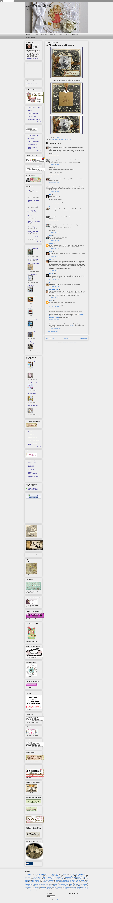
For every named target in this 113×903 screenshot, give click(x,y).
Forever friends (31, 888)
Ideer (67, 34)
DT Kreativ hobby (54, 139)
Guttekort (84, 877)
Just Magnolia (35, 880)
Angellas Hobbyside (38, 6)
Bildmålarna (28, 877)
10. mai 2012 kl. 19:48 (54, 191)
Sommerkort (67, 877)
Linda (50, 194)
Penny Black (73, 884)
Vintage (48, 876)
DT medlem (44, 34)
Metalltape (54, 888)
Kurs (71, 885)
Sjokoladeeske (84, 883)
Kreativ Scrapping (33, 206)
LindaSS (51, 273)
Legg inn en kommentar (53, 331)
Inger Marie (31, 285)
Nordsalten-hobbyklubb (63, 884)
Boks (52, 881)
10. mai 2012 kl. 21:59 (54, 232)
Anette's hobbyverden (34, 440)
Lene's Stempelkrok (33, 331)
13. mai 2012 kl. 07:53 (54, 297)
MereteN (51, 223)
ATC (42, 880)
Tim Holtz (69, 139)
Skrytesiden (75, 34)
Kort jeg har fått (47, 883)
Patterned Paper (32, 361)
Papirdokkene (57, 876)
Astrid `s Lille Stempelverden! (32, 461)
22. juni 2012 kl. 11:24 (54, 319)
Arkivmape (73, 887)
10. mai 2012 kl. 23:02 (54, 256)
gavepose (33, 884)
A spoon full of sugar (38, 885)
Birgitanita (51, 177)
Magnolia (28, 874)
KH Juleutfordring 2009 (37, 883)
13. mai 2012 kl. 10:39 (54, 306)
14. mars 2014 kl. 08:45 (54, 328)
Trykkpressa (27, 884)
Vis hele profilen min (32, 58)
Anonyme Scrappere (66, 887)
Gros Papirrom (32, 116)
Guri (50, 206)
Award (50, 877)
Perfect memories (32, 144)
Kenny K (77, 883)
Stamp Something (78, 888)
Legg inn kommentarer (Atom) (69, 342)
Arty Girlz (78, 887)
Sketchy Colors (45, 881)
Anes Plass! (31, 469)
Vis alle (39, 121)
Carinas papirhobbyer (34, 119)
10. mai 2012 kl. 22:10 (54, 240)
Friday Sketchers (50, 880)
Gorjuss (56, 881)
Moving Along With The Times (33, 232)
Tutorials (60, 34)
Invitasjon (36, 888)
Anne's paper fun (32, 296)
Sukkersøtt (54, 874)
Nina (50, 185)
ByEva (54, 885)
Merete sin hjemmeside (31, 466)
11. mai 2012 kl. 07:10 (54, 279)
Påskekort (85, 884)
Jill (50, 145)
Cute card (32, 881)
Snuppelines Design (69, 888)
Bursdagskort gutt (68, 876)
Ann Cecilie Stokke (53, 289)
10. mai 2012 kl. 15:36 (54, 164)
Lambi (50, 251)
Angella (36, 44)
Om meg (36, 34)
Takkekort (43, 887)
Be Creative (45, 884)
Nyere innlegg (50, 338)
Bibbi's (30, 110)
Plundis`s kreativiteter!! (32, 473)
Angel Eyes (58, 877)
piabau (29, 372)
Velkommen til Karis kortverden (33, 477)
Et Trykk (38, 881)
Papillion (76, 885)
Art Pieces (39, 884)
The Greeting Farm (37, 878)
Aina (50, 158)
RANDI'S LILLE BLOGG (33, 263)
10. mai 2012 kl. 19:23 (54, 174)
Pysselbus (30, 431)
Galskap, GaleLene (33, 259)
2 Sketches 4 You (50, 887)
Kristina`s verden (33, 113)
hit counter (29, 85)
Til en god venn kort (39, 877)
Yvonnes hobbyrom (32, 437)
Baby (82, 887)
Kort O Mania (66, 885)
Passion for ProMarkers (31, 195)
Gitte (50, 235)
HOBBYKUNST (31, 190)
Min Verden (31, 138)
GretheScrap (31, 434)
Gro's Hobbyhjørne (33, 135)
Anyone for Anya (48, 885)
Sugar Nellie (61, 878)
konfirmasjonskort (62, 139)
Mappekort (49, 888)
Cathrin (51, 259)
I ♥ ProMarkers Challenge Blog (32, 211)
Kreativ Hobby (40, 874)
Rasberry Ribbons (83, 885)
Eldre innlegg (83, 338)
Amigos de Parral (30, 37)
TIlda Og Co (36, 887)
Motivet (55, 884)
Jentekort (40, 876)
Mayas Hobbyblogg (32, 274)
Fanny (50, 300)
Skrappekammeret (28, 887)
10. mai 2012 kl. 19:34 (54, 182)
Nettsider (52, 34)
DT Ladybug (80, 878)
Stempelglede (28, 878)
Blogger (58, 899)
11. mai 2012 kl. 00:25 (54, 270)
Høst (51, 884)
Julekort (65, 874)
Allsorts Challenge (58, 887)
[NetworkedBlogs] (33, 495)
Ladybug (73, 878)
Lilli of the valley (81, 880)
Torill (50, 215)
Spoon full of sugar (29, 885)
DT (44, 878)
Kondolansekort (43, 888)
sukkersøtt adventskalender (69, 880)
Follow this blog (33, 497)
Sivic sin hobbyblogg (32, 342)
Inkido (67, 878)
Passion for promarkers (65, 881)
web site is (71, 325)
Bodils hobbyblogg (33, 248)
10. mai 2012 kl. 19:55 (54, 204)
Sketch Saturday (62, 883)
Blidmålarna (84, 881)
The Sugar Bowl (76, 881)
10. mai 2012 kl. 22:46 (54, 248)
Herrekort (59, 885)
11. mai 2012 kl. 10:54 (54, 286)
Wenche (51, 243)
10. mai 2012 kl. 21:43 (54, 220)
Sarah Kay (55, 883)
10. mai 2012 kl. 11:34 (54, 155)
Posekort (79, 884)
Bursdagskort (77, 877)
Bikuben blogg (32, 227)
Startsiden (66, 338)
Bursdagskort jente (30, 876)
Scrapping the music (61, 888)
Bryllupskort (27, 883)
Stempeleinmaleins (33, 382)
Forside (28, 34)
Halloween (70, 883)
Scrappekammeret (52, 878)
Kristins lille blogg (34, 107)
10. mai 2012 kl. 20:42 (54, 212)
